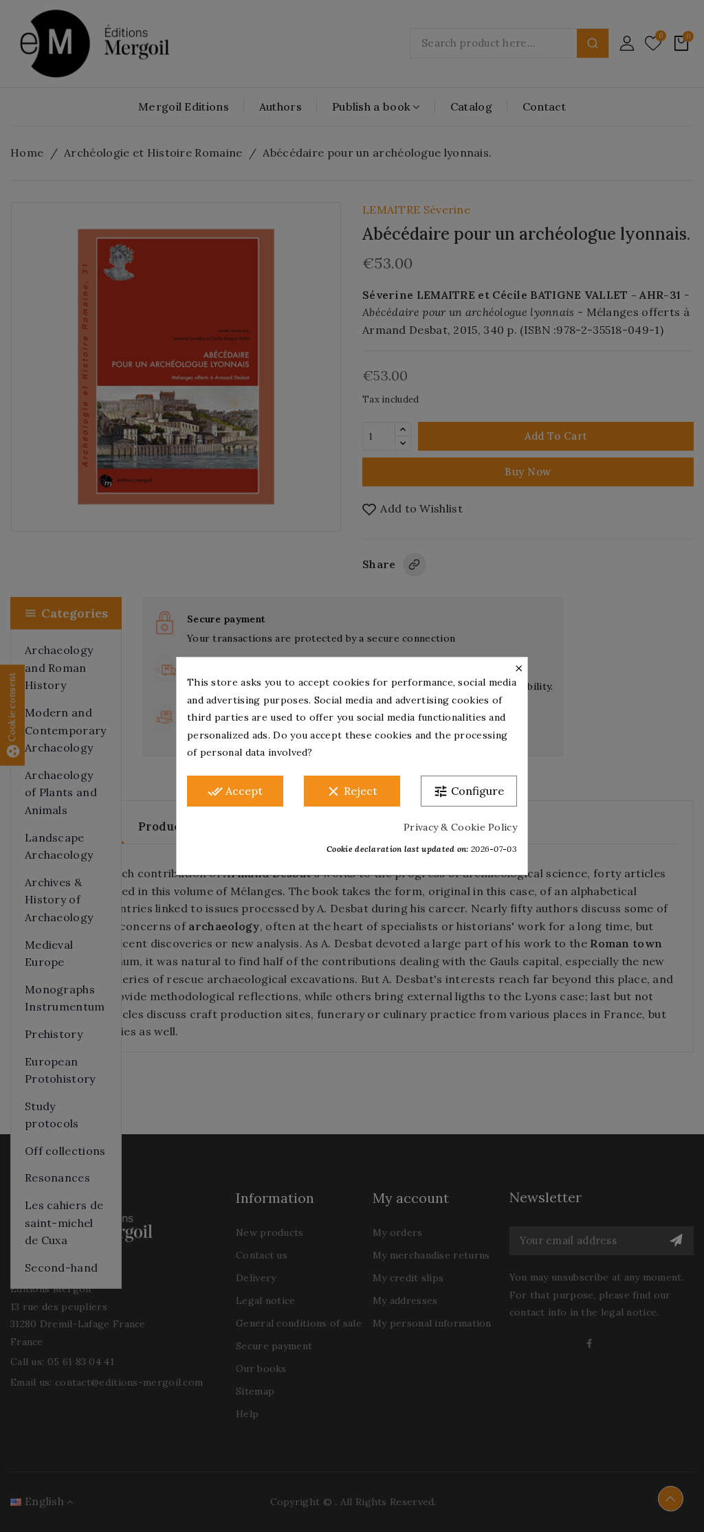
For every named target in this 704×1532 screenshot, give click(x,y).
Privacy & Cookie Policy (460, 827)
